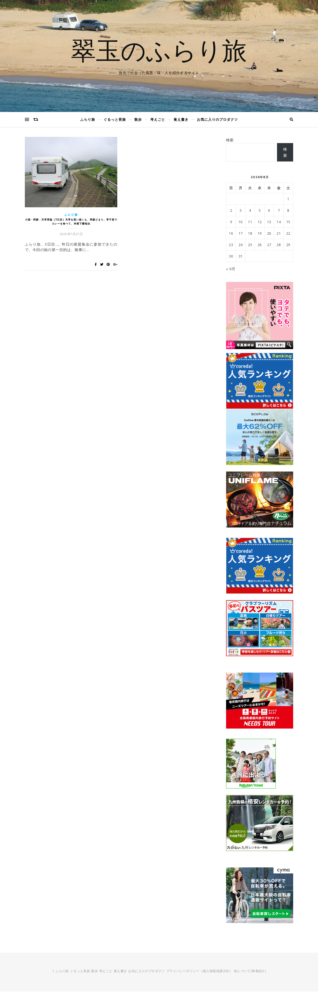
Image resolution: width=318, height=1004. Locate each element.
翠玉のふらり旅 (159, 50)
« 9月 (231, 268)
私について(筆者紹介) (250, 971)
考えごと (157, 119)
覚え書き (181, 119)
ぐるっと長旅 (115, 119)
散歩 (138, 119)
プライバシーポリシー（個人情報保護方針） (199, 971)
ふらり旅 (87, 119)
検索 (230, 139)
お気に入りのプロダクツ (217, 119)
